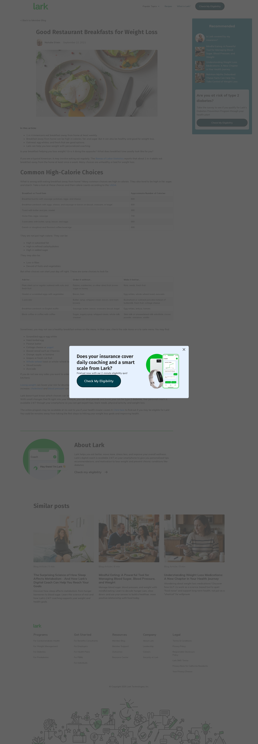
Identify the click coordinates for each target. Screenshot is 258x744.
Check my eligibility (98, 381)
